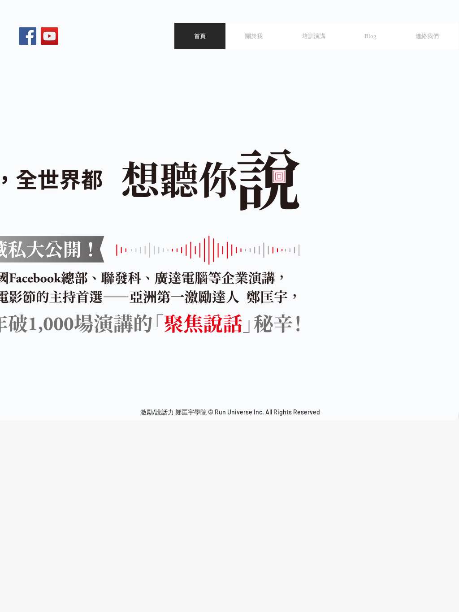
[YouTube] (49, 36)
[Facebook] (27, 36)
